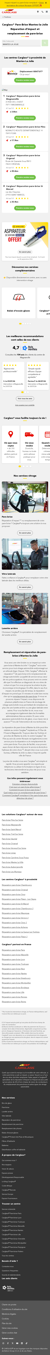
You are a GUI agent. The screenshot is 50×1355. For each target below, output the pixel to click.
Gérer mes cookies (10, 1328)
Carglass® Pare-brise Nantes (12, 1230)
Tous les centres (8, 1256)
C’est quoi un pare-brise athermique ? (25, 787)
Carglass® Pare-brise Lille (11, 1234)
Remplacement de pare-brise (12, 1124)
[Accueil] (25, 1068)
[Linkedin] (21, 1343)
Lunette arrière (10, 628)
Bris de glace (7, 1103)
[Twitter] (12, 1343)
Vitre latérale (9, 574)
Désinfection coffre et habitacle (13, 1150)
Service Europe (7, 1194)
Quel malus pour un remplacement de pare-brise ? (25, 793)
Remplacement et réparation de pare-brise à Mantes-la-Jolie (25, 654)
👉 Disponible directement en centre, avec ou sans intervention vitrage (25, 279)
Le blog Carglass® (9, 1181)
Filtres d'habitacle (8, 1141)
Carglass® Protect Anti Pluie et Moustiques (17, 1137)
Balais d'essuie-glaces (18, 311)
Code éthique (7, 1186)
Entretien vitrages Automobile (25, 784)
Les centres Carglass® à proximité (19, 879)
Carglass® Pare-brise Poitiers (12, 1251)
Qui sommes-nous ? (9, 1160)
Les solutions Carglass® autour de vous (22, 814)
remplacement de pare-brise (25, 697)
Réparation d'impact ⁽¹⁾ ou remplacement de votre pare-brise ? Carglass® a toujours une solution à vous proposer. (24, 523)
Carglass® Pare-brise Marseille (13, 1226)
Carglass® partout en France (17, 944)
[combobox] (21, 43)
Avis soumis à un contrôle (24, 405)
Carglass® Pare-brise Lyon (11, 1218)
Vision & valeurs (8, 1169)
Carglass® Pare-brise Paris (11, 1213)
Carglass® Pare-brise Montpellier (14, 1243)
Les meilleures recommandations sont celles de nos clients (25, 338)
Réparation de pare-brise (11, 1120)
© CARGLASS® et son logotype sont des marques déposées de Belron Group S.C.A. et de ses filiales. (25, 1350)
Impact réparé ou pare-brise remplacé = (24, 4)
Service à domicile (8, 1209)
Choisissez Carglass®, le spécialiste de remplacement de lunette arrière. (24, 633)
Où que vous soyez (10, 444)
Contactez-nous (8, 1266)
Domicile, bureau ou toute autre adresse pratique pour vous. (29, 454)
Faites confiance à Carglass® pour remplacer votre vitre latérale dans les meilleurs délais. (25, 579)
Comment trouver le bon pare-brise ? (25, 790)
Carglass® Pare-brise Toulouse (13, 1222)
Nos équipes (6, 1165)
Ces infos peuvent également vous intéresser (25, 779)
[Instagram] (3, 1343)
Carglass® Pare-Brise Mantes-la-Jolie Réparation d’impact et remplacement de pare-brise (25, 29)
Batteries (5, 1145)
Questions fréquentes (10, 1271)
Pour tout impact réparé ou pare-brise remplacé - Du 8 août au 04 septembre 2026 (25, 258)
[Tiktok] (26, 1343)
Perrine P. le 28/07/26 (37, 381)
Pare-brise (7, 517)
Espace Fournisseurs (9, 1198)
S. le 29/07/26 (9, 381)
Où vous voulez (29, 444)
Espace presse (7, 1173)
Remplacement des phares (12, 1128)
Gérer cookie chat (9, 1333)
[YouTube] (17, 1343)
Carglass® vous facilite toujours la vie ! (25, 418)
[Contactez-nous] (42, 11)
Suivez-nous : (8, 1339)
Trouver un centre (11, 1204)
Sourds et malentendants (11, 1275)
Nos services (8, 1098)
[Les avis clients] (25, 1288)
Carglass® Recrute (9, 1190)
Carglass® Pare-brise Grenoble (13, 1239)
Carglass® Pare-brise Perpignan (13, 1247)
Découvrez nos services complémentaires (25, 269)
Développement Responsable (13, 1177)
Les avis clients (9, 1278)
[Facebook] (8, 1343)
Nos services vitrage (25, 476)
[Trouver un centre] (38, 11)
